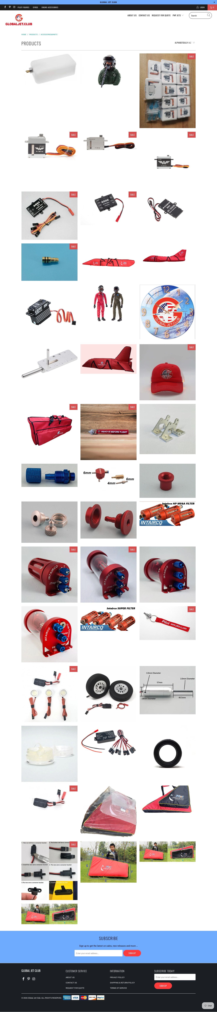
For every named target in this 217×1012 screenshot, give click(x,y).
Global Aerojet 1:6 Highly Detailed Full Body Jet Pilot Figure (108, 303)
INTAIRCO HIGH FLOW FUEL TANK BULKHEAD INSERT (108, 520)
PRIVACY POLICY (117, 977)
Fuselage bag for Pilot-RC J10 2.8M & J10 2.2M (168, 257)
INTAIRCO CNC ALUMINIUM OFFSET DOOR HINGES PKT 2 (168, 429)
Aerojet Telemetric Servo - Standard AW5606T (168, 160)
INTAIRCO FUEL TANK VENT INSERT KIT (168, 481)
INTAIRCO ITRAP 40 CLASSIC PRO (108, 575)
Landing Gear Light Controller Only (49, 798)
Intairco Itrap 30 (49, 575)
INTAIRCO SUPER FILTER (108, 618)
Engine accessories (50, 7)
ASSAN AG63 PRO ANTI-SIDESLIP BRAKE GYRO (49, 216)
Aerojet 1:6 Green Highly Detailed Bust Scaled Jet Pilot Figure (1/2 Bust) (108, 71)
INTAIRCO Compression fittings (49, 475)
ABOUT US (132, 15)
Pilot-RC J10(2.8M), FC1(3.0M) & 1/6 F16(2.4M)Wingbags (168, 799)
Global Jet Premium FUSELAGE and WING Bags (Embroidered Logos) (108, 359)
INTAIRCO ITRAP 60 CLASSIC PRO (49, 634)
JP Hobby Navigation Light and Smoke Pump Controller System (108, 742)
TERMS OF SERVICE (118, 988)
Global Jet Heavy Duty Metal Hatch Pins (49, 363)
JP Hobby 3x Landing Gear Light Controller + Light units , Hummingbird (49, 694)
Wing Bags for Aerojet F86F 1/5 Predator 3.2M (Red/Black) (49, 914)
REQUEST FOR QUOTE (161, 15)
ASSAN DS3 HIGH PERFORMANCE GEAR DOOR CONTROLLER (168, 208)
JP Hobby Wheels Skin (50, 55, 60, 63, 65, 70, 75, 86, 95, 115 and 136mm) (168, 754)
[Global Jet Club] (19, 20)
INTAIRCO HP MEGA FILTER (168, 513)
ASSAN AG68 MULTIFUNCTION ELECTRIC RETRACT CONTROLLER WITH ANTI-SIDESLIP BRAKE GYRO (108, 208)
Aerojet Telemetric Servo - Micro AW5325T (49, 146)
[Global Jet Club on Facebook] (5, 7)
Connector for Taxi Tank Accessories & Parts (49, 262)
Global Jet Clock (168, 311)
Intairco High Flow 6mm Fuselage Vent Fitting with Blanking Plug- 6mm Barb (49, 522)
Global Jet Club (34, 998)
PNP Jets (177, 15)
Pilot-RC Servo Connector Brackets (49, 870)
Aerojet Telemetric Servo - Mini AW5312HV (108, 143)
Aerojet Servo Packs (168, 90)
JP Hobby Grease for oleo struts (49, 754)
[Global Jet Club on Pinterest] (9, 7)
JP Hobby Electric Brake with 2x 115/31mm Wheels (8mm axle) (108, 694)
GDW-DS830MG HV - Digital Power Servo (49, 312)
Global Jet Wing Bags (49, 428)
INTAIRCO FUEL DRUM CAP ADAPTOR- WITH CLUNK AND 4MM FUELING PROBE (108, 478)
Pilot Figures (23, 7)
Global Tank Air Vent (108, 432)
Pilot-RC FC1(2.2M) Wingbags (108, 812)
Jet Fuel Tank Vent (168, 623)
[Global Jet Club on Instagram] (14, 7)
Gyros (35, 7)
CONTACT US (144, 15)
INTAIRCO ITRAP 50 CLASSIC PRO (168, 575)
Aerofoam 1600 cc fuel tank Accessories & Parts (49, 69)
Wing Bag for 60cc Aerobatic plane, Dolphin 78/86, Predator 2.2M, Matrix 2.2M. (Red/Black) (168, 851)
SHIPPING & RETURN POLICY (122, 983)
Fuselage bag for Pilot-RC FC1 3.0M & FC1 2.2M (108, 262)
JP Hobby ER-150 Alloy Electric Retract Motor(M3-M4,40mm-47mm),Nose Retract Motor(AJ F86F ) (168, 690)
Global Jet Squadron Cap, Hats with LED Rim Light (168, 372)
